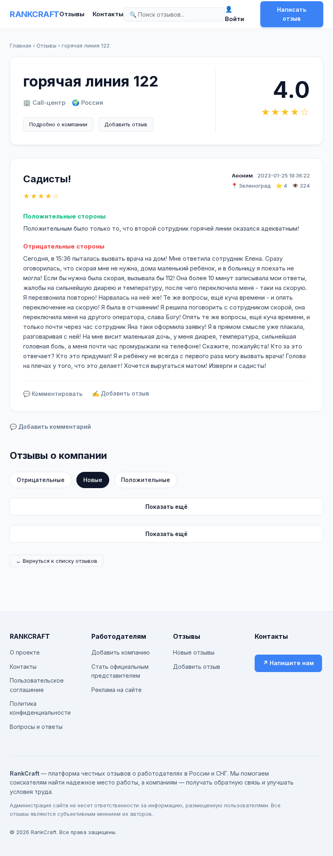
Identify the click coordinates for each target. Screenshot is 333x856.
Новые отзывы (193, 652)
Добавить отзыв (125, 124)
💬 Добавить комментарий (50, 426)
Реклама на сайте (116, 689)
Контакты (108, 14)
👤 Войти (234, 14)
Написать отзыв (291, 14)
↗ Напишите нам (288, 662)
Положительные (145, 479)
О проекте (25, 652)
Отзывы (71, 14)
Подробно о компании (58, 124)
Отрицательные (41, 479)
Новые (92, 479)
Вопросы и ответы (36, 726)
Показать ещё (166, 506)
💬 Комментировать (52, 393)
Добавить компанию (120, 652)
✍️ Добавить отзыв (120, 393)
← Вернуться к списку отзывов (56, 561)
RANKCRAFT (34, 14)
